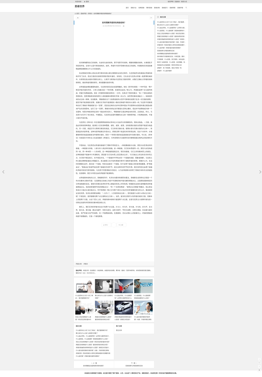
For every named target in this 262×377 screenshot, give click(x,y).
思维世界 (80, 6)
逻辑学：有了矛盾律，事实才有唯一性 (169, 68)
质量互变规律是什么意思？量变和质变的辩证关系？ (92, 344)
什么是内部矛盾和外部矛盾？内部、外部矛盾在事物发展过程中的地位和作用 (142, 319)
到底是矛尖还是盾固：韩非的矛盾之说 (169, 65)
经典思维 (141, 7)
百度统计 (177, 1)
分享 (121, 225)
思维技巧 (165, 7)
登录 (87, 1)
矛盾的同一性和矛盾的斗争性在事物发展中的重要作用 (93, 353)
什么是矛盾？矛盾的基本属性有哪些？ (88, 356)
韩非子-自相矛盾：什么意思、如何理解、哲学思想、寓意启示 (176, 62)
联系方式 (184, 1)
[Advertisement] (114, 44)
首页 (127, 7)
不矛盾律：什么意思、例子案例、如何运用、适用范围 (174, 59)
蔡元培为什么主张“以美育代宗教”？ (87, 333)
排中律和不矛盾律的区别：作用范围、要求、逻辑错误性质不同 (177, 56)
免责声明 (170, 1)
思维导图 (172, 7)
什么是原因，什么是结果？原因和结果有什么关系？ (92, 339)
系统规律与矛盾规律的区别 (165, 51)
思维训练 (157, 7)
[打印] (123, 26)
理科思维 (149, 7)
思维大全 (133, 7)
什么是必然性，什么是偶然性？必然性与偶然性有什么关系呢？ (123, 298)
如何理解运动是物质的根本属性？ (168, 53)
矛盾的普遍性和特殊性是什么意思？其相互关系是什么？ (123, 319)
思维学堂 (180, 7)
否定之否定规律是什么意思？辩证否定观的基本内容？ (83, 319)
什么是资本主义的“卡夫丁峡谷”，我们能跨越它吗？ (92, 330)
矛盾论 (90, 13)
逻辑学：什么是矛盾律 (164, 71)
